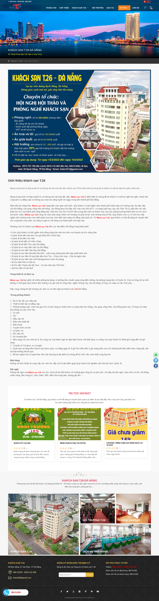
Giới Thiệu (64, 8)
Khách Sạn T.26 (79, 8)
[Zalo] (155, 360)
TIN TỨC (123, 8)
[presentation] (9, 428)
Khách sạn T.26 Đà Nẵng (17, 6)
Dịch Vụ (110, 8)
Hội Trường (98, 8)
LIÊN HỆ (135, 8)
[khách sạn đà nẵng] (155, 365)
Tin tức (21, 61)
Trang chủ (14, 61)
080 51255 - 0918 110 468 (24, 572)
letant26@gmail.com (22, 578)
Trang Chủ (51, 8)
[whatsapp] (155, 354)
